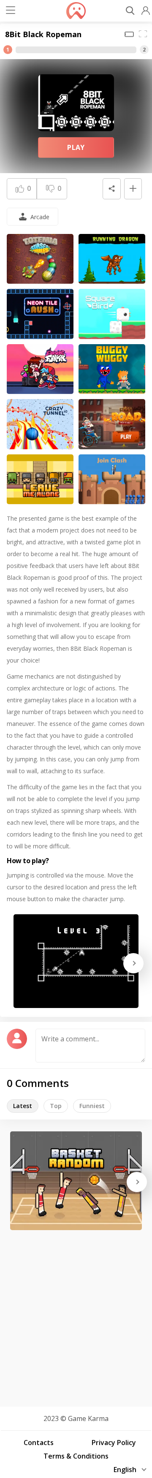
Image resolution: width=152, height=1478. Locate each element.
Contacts (39, 1442)
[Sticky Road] (112, 424)
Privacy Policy (114, 1442)
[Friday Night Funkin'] (40, 369)
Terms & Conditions (76, 1456)
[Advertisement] (76, 1315)
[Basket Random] (76, 1180)
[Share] (111, 188)
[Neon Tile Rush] (40, 314)
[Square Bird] (112, 314)
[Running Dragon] (112, 259)
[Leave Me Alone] (40, 479)
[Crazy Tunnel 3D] (40, 424)
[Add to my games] (133, 188)
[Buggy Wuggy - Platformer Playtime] (112, 369)
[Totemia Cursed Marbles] (40, 259)
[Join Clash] (112, 479)
